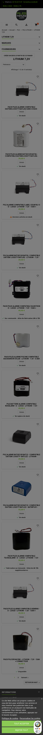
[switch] (38, 731)
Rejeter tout (21, 730)
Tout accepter (21, 723)
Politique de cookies (10, 718)
